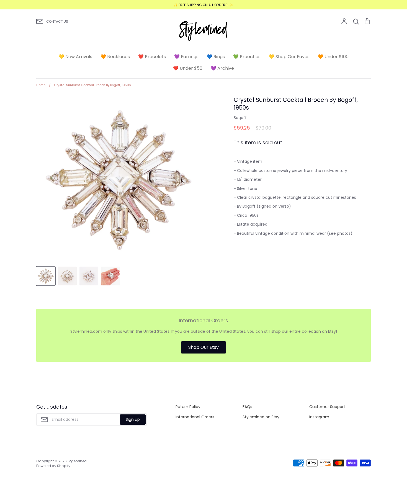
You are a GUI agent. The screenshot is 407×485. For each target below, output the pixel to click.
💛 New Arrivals (75, 56)
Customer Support (327, 406)
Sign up (133, 419)
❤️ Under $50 (187, 68)
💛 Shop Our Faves (289, 56)
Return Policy (188, 406)
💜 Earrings (186, 56)
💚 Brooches (247, 56)
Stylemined (77, 461)
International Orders (195, 417)
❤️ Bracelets (152, 56)
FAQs (247, 406)
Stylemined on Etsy (261, 417)
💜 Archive (222, 68)
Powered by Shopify (53, 465)
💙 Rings (216, 56)
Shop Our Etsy (203, 347)
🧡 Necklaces (115, 56)
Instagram (319, 417)
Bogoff (240, 117)
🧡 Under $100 (333, 56)
